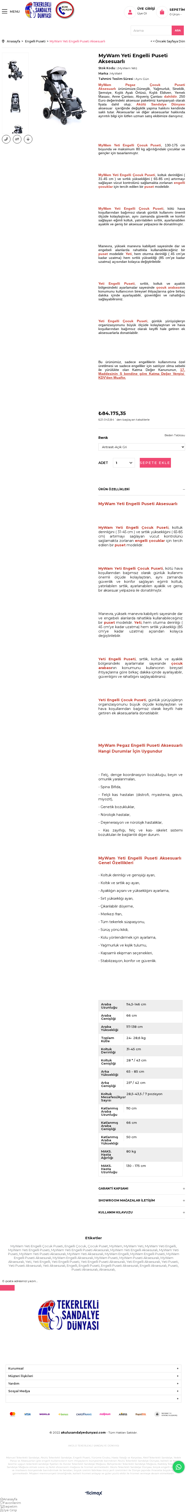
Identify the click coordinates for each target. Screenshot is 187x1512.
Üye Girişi (146, 8)
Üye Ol (142, 13)
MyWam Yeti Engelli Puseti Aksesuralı (80, 1250)
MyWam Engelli (117, 1254)
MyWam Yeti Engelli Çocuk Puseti (36, 1246)
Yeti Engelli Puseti (65, 1262)
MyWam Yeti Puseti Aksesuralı (42, 1254)
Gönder (7, 1288)
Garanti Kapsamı (113, 1188)
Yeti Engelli (41, 1262)
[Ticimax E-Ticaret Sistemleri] (93, 1493)
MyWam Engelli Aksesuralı (73, 1258)
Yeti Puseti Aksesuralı (25, 1265)
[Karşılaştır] (17, 139)
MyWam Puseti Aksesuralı (139, 1258)
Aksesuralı (107, 1269)
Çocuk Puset (98, 1246)
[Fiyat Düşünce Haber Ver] (28, 139)
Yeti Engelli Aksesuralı (143, 1262)
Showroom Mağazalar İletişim (126, 1200)
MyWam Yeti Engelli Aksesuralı (134, 1250)
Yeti (28, 1262)
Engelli (72, 1265)
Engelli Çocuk (75, 1246)
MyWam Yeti (133, 1246)
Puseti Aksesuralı (85, 1269)
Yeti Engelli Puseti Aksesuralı (103, 1262)
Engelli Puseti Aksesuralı (119, 1265)
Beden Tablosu (175, 435)
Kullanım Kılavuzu (115, 1212)
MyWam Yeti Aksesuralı (85, 1254)
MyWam (115, 1246)
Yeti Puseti (169, 1262)
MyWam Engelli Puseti (147, 1254)
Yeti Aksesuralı (54, 1265)
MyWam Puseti (106, 1258)
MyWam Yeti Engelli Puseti (29, 1250)
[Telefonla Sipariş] (6, 139)
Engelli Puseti (89, 1265)
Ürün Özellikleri (114, 489)
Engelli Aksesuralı (153, 1265)
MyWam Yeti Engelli (160, 1246)
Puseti (173, 1265)
